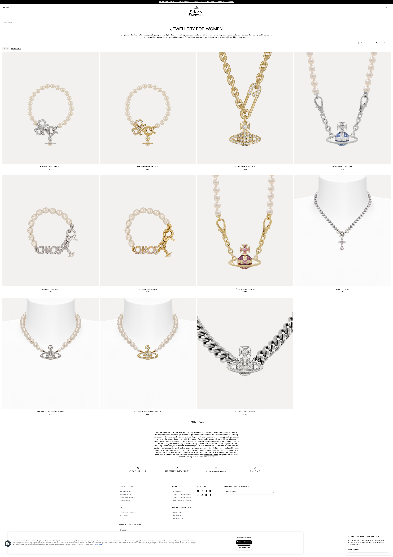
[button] (8, 543)
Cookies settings (244, 547)
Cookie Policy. (98, 545)
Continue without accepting (244, 537)
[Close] (387, 537)
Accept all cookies (244, 542)
